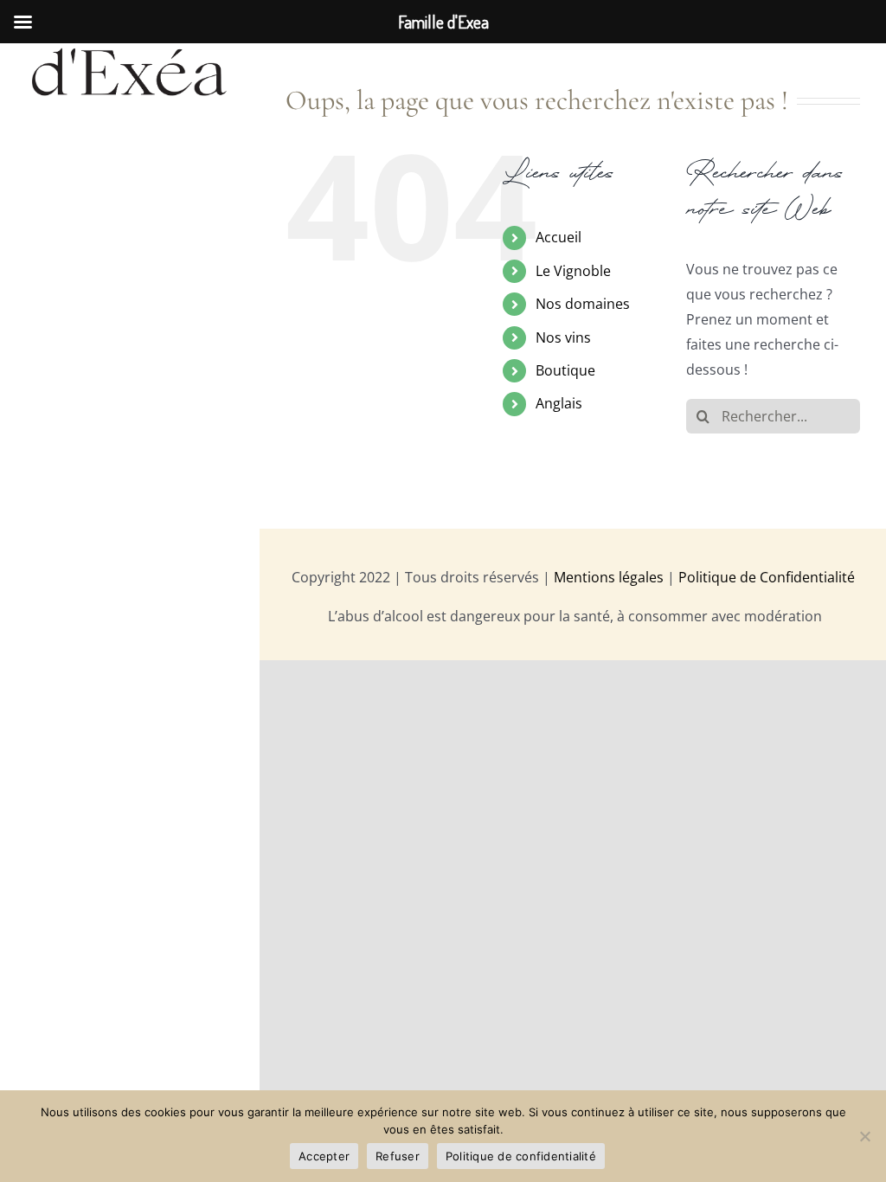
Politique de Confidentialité (766, 577)
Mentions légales (609, 577)
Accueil (558, 237)
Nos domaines (583, 303)
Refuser (398, 1156)
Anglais (559, 403)
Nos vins (563, 337)
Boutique (565, 370)
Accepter (324, 1156)
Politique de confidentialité (521, 1156)
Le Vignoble (573, 270)
